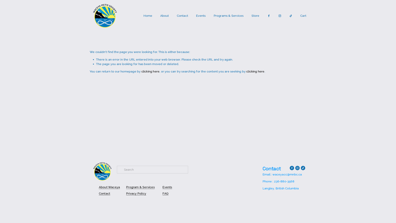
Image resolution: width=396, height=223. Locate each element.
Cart (303, 15)
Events (201, 15)
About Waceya (109, 187)
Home (147, 15)
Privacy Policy (136, 193)
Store (255, 15)
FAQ (165, 193)
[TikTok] (290, 15)
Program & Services (140, 187)
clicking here (150, 71)
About (164, 15)
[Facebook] (268, 15)
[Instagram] (279, 15)
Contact (182, 15)
